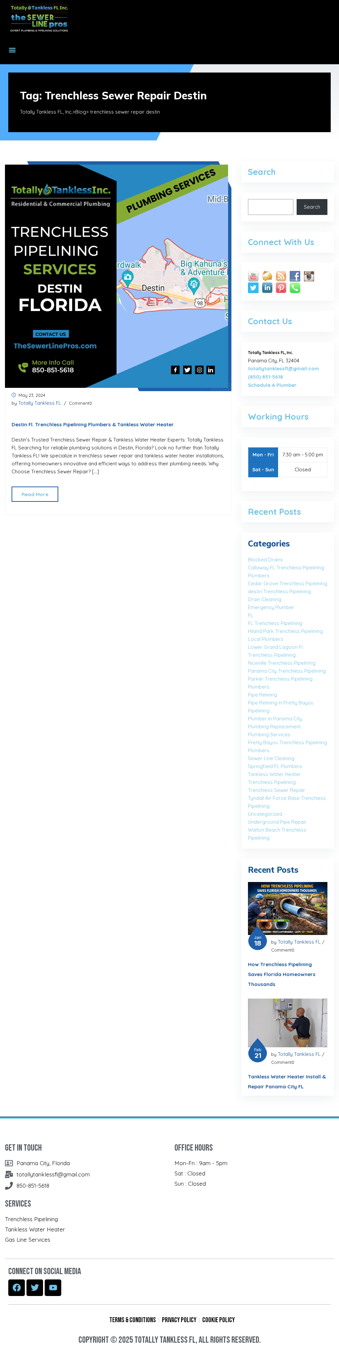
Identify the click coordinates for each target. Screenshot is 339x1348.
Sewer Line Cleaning (271, 758)
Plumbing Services (269, 734)
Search (312, 207)
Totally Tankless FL (39, 403)
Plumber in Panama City (275, 718)
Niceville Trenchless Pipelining (281, 663)
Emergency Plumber (271, 607)
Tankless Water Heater (274, 774)
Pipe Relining (262, 695)
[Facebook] (16, 1287)
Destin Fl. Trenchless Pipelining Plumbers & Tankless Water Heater (93, 424)
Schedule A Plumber (272, 385)
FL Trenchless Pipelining (275, 623)
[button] (12, 50)
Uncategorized (265, 814)
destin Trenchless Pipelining (279, 591)
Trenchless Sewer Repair (276, 790)
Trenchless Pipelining (272, 782)
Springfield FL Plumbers (275, 766)
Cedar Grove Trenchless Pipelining (287, 583)
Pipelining (258, 710)
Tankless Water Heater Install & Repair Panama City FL (287, 1081)
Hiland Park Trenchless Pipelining (285, 631)
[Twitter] (34, 1287)
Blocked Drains (265, 559)
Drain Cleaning (264, 599)
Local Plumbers (265, 639)
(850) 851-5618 (265, 377)
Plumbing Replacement (274, 726)
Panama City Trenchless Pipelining (287, 671)
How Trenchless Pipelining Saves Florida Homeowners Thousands (281, 974)
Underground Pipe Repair (277, 822)
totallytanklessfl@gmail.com (283, 368)
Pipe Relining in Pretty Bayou (281, 703)
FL (250, 615)
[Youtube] (53, 1287)
